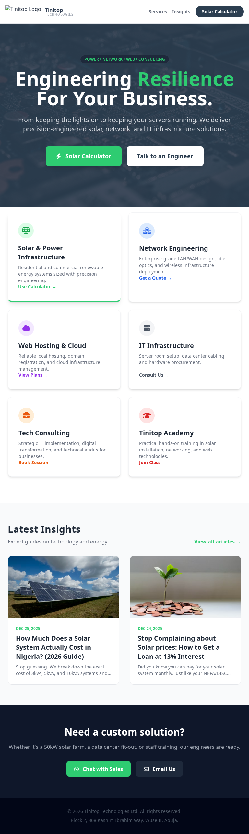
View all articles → (217, 541)
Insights (181, 11)
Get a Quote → (155, 278)
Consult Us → (154, 375)
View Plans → (33, 375)
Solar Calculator (219, 11)
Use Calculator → (37, 286)
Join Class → (152, 462)
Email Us (163, 768)
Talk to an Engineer (165, 156)
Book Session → (36, 462)
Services (158, 11)
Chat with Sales (102, 768)
